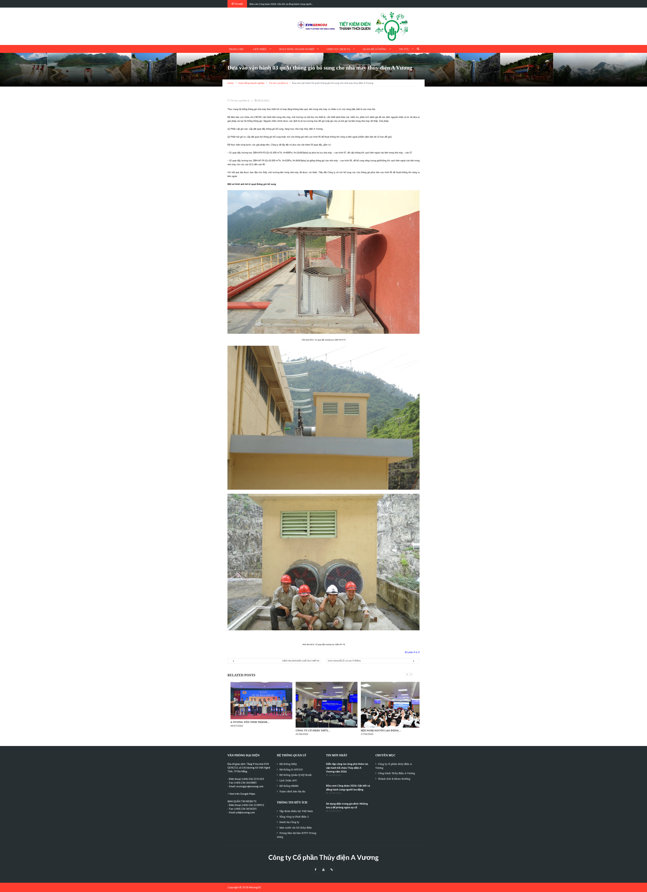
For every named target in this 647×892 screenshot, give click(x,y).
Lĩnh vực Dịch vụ (338, 49)
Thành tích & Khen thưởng (394, 778)
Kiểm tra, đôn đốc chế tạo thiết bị (300, 660)
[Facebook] (315, 869)
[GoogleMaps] (331, 869)
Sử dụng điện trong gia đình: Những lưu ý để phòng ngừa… (279, 4)
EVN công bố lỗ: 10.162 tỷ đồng (344, 660)
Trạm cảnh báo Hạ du (292, 791)
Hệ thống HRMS (289, 785)
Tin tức (404, 49)
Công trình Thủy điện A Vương (396, 773)
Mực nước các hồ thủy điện (295, 827)
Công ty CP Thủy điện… (374, 730)
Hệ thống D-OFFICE (291, 769)
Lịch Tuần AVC (288, 780)
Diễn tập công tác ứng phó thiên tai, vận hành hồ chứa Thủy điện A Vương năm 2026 (347, 767)
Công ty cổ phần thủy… (244, 730)
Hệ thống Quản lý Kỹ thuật (295, 774)
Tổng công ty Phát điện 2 (294, 816)
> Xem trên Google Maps (241, 793)
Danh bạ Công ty (289, 822)
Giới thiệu (260, 49)
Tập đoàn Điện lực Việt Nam (296, 811)
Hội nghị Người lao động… (313, 730)
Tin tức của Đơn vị (239, 100)
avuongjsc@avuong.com (249, 786)
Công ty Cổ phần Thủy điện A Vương (323, 857)
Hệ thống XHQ (288, 764)
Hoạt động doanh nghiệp (296, 49)
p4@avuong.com (245, 812)
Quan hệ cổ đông (375, 49)
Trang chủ (236, 49)
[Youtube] (323, 869)
